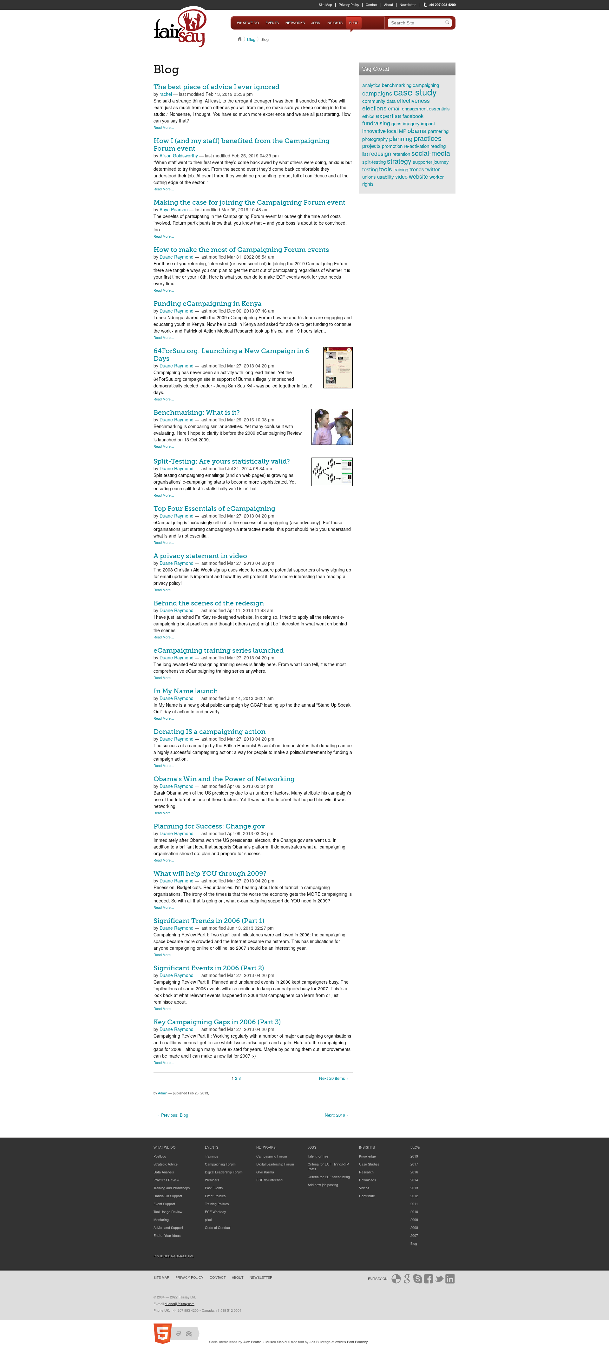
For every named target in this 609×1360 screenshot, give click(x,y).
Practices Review (166, 1180)
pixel (208, 1219)
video (401, 176)
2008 (414, 1227)
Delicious (396, 1279)
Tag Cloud (375, 69)
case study (415, 91)
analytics (371, 84)
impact (428, 123)
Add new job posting (323, 1184)
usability (385, 176)
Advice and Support (168, 1227)
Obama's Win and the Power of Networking (224, 779)
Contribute (367, 1195)
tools (385, 168)
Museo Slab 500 (277, 1341)
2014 (414, 1180)
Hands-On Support (168, 1195)
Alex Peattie (252, 1341)
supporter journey (431, 161)
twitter (432, 169)
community (373, 100)
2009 (414, 1219)
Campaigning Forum (220, 1164)
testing (370, 169)
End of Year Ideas (167, 1235)
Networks (295, 22)
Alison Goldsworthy (179, 155)
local (392, 131)
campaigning (426, 84)
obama (417, 130)
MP (402, 130)
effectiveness (413, 100)
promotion (392, 145)
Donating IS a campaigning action (209, 732)
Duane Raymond (176, 257)
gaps (396, 123)
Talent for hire (318, 1156)
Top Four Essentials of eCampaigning (214, 508)
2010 (414, 1211)
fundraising (376, 123)
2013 (414, 1187)
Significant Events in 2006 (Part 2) (209, 968)
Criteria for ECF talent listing (329, 1176)
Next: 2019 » (337, 1115)
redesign (380, 153)
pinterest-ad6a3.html (174, 1255)
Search (448, 22)
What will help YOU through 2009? (210, 873)
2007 (414, 1235)
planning (401, 138)
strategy (399, 161)
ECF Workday (215, 1211)
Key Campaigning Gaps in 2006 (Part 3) (217, 1022)
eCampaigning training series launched (219, 650)
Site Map (325, 5)
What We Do (248, 22)
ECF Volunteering (269, 1180)
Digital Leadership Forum (224, 1172)
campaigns (377, 93)
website (418, 176)
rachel (166, 94)
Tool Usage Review (168, 1211)
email (394, 108)
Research (366, 1172)
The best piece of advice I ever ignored (216, 87)
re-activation (416, 145)
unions (369, 176)
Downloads (367, 1180)
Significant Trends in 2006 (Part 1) (209, 921)
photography (375, 138)
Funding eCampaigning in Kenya (208, 303)
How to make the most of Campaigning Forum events (241, 250)
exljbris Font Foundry (351, 1341)
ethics (368, 115)
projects (371, 145)
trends (416, 169)
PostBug (160, 1156)
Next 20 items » (334, 1078)
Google (407, 1279)
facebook (413, 116)
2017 (414, 1164)
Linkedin (450, 1279)
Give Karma (265, 1172)
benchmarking (396, 84)
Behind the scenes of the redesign (209, 603)
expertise (388, 115)
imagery (411, 123)
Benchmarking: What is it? (197, 412)
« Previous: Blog (173, 1115)
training (400, 169)
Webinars (212, 1180)
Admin (162, 1093)
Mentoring (161, 1219)
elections (374, 107)
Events (272, 22)
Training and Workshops (172, 1187)
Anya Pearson (174, 209)
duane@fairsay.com (179, 1303)
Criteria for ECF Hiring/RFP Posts (328, 1166)
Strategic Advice (166, 1164)
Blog (353, 22)
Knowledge (367, 1156)
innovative (374, 131)
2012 (414, 1195)
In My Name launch (186, 691)
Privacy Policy (349, 5)
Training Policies (217, 1203)
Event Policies (215, 1195)
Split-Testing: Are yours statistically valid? (222, 461)
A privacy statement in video (200, 556)
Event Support (164, 1203)
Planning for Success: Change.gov (209, 826)
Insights (335, 22)
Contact (371, 5)
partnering (438, 130)
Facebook (428, 1279)
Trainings (211, 1156)
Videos (364, 1187)
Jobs (315, 22)
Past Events (214, 1187)
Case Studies (369, 1164)
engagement (415, 108)
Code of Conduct (218, 1227)
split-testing (374, 161)
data (391, 100)
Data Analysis (164, 1172)
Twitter (439, 1279)
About (388, 5)
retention (401, 153)
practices (428, 138)
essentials (439, 108)
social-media (430, 153)
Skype (418, 1279)
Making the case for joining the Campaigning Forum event (249, 202)
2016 (414, 1172)
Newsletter (408, 5)
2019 (414, 1156)
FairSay (181, 28)
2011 (414, 1203)
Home (239, 39)
